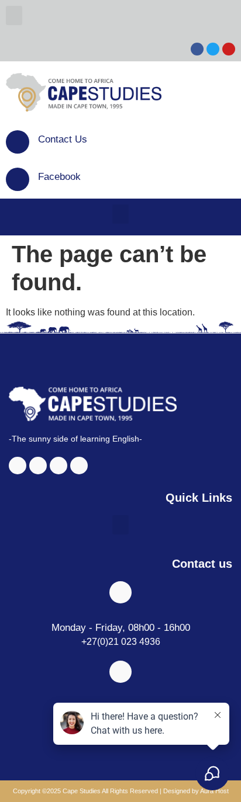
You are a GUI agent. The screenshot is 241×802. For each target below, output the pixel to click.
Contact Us (62, 139)
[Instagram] (38, 465)
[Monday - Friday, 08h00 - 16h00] (120, 592)
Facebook (59, 176)
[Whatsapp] (79, 465)
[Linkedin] (58, 465)
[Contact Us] (17, 142)
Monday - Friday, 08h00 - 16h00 (120, 627)
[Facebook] (17, 179)
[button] (14, 15)
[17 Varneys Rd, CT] (120, 672)
